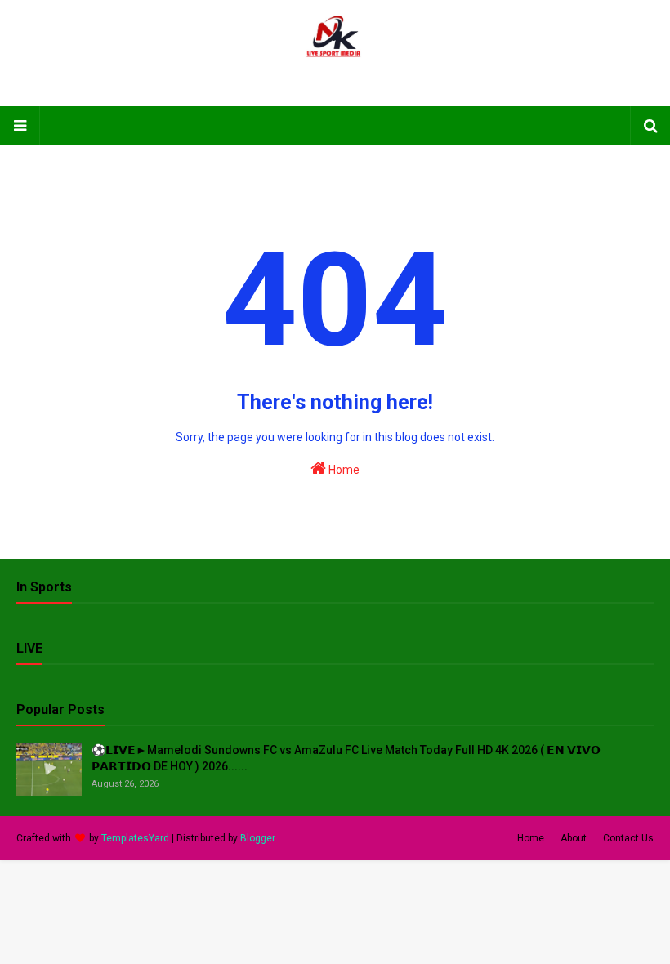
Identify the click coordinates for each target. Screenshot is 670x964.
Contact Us (628, 838)
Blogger (257, 838)
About (574, 838)
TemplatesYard (135, 838)
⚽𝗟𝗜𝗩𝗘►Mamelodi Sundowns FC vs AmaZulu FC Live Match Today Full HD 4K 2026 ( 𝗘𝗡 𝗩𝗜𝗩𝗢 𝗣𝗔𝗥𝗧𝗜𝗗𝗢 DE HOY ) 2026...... (346, 758)
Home (343, 469)
